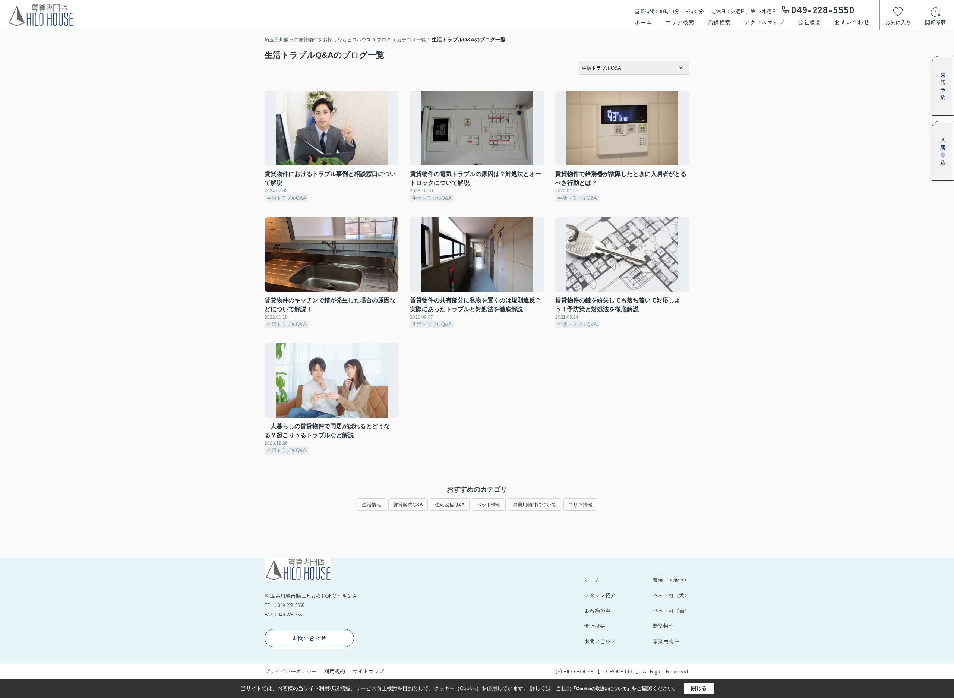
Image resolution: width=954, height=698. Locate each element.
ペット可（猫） (671, 610)
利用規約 (334, 671)
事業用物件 (666, 641)
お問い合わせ (851, 22)
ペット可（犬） (671, 595)
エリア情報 (580, 505)
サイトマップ (368, 671)
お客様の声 (597, 610)
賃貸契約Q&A (408, 505)
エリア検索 (679, 22)
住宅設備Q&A (450, 505)
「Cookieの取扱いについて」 (601, 688)
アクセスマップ (764, 22)
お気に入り (898, 22)
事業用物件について (534, 505)
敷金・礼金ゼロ (671, 580)
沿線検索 (719, 22)
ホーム (643, 22)
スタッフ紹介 (600, 595)
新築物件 (663, 625)
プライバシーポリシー (291, 671)
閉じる (699, 688)
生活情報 (371, 505)
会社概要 (809, 22)
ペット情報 (489, 505)
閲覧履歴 (935, 22)
